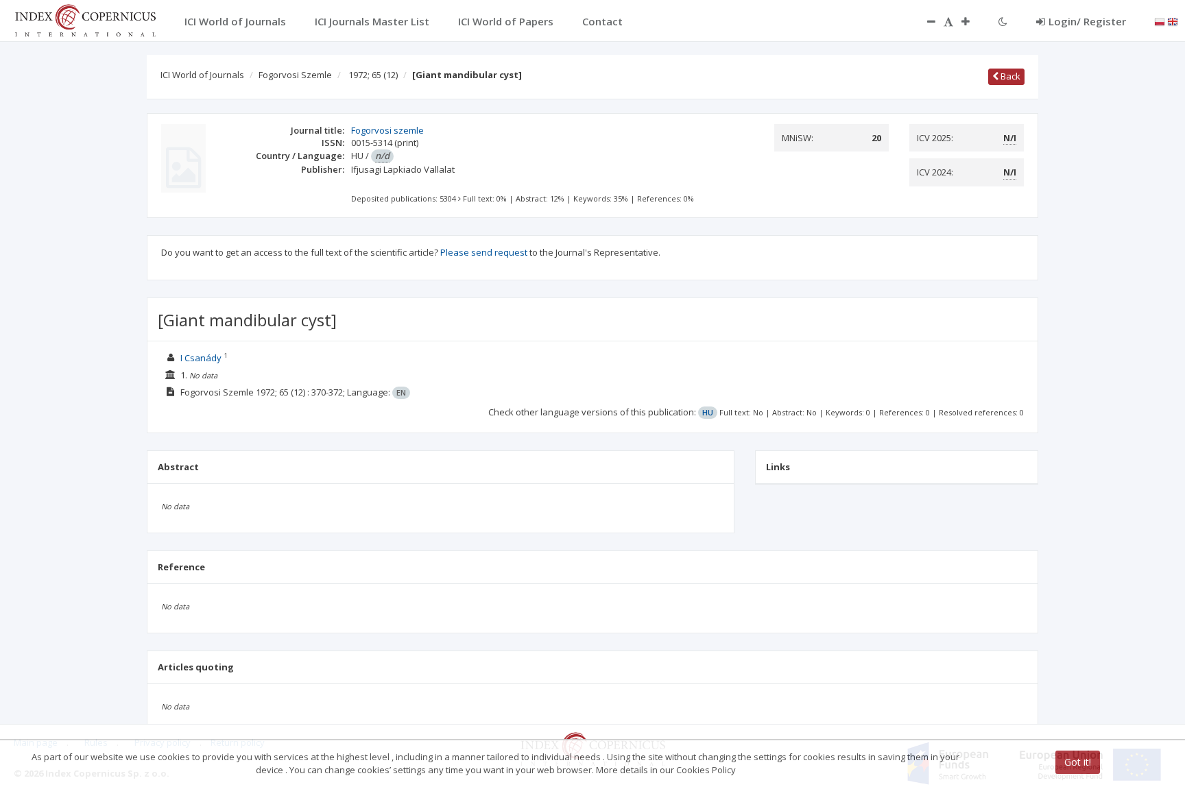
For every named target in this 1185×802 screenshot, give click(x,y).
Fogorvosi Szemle (295, 75)
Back (1009, 76)
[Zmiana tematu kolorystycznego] (1003, 21)
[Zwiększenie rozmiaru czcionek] (972, 21)
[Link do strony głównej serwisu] (85, 19)
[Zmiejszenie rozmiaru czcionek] (924, 21)
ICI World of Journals (202, 75)
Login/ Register (1087, 21)
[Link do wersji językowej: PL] (1159, 20)
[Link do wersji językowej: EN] (1172, 20)
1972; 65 (373, 75)
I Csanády (201, 358)
